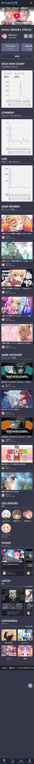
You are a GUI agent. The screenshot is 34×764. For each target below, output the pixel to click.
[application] (17, 93)
